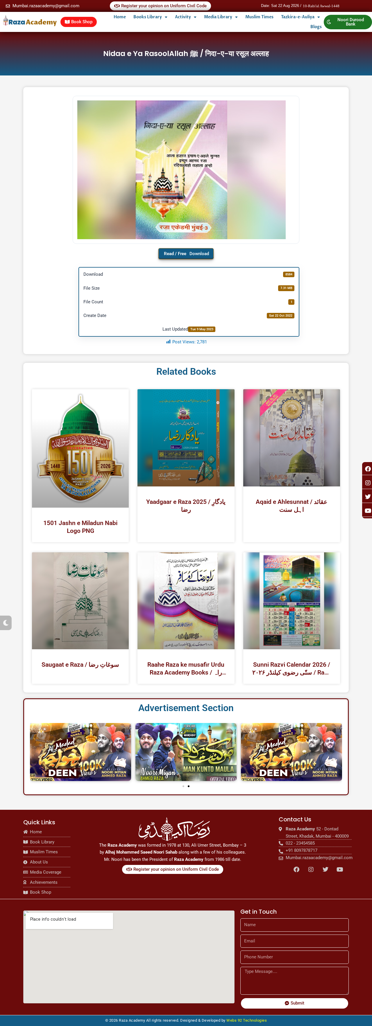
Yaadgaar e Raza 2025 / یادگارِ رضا (186, 505)
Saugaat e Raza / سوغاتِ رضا (80, 664)
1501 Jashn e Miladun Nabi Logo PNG (80, 527)
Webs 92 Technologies (246, 1020)
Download (199, 253)
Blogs (316, 27)
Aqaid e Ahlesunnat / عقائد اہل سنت (292, 505)
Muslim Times (259, 17)
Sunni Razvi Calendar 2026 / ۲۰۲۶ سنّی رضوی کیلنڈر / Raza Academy (291, 669)
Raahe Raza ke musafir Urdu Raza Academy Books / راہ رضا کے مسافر (185, 669)
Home (120, 17)
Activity (183, 17)
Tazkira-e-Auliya (297, 17)
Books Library (147, 17)
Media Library (218, 17)
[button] (183, 786)
